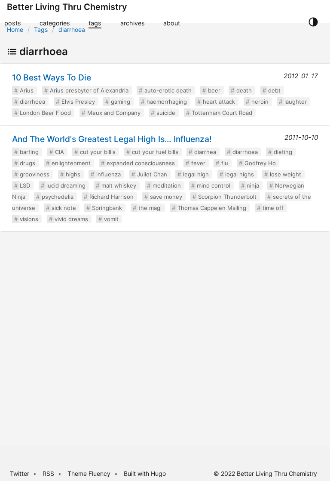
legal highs (239, 174)
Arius (27, 90)
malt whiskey (118, 185)
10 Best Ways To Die (51, 77)
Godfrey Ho (260, 163)
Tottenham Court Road (222, 112)
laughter (295, 101)
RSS (48, 473)
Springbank (107, 207)
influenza (108, 174)
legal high (196, 174)
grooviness (34, 174)
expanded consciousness (141, 163)
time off (273, 207)
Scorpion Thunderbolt (227, 196)
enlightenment (71, 163)
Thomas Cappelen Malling (211, 207)
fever (198, 163)
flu (224, 163)
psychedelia (57, 196)
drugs (27, 163)
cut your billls (98, 151)
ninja (253, 185)
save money (166, 196)
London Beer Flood (45, 112)
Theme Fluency (89, 473)
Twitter (19, 473)
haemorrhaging (167, 101)
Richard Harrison (111, 196)
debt (274, 90)
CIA (59, 151)
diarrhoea (71, 29)
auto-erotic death (168, 90)
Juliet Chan (152, 174)
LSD (25, 185)
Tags (41, 29)
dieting (283, 151)
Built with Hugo (145, 473)
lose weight (285, 174)
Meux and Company (114, 112)
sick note (64, 207)
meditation (167, 185)
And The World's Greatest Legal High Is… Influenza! (112, 139)
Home (15, 29)
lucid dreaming (66, 185)
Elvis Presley (78, 101)
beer (214, 90)
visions (29, 219)
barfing (29, 151)
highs (73, 174)
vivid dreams (71, 219)
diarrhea (205, 151)
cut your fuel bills (155, 151)
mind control (213, 185)
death (244, 90)
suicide (165, 112)
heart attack (219, 101)
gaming (120, 101)
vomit (111, 219)
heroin (260, 101)
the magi (150, 207)
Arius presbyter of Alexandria (89, 90)
